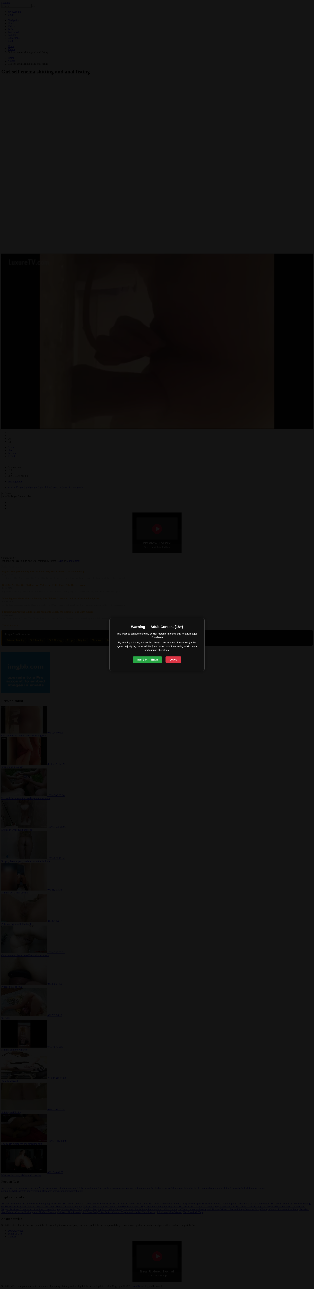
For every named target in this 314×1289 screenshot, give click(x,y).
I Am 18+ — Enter (147, 659)
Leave (173, 659)
